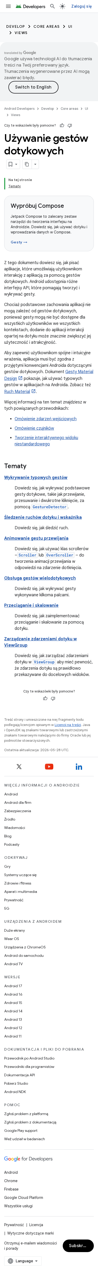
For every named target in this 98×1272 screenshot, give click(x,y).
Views (21, 32)
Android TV (13, 964)
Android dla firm (17, 802)
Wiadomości (14, 827)
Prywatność (14, 900)
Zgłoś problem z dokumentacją (30, 1122)
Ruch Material (17, 391)
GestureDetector (49, 506)
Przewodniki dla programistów (29, 1066)
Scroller (27, 555)
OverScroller (59, 555)
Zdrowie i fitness (17, 883)
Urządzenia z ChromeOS (25, 947)
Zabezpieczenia (17, 811)
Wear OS (11, 938)
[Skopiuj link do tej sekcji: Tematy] (31, 466)
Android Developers (19, 108)
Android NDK (15, 1091)
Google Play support (20, 1130)
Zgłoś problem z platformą (26, 1113)
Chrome (11, 1180)
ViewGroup (44, 661)
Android (11, 794)
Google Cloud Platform (23, 1197)
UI (70, 26)
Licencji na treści (68, 725)
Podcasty (11, 844)
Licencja (36, 1225)
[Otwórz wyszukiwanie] (52, 6)
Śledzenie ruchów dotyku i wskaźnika (43, 517)
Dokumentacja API (19, 1075)
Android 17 (13, 986)
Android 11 (13, 1036)
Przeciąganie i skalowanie (31, 605)
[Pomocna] (62, 125)
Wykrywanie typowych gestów (35, 477)
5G (6, 908)
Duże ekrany (14, 930)
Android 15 (13, 1002)
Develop (15, 26)
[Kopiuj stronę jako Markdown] (27, 164)
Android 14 (13, 1011)
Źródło (9, 819)
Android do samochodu (24, 955)
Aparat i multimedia (20, 891)
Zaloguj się (81, 6)
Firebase (11, 1189)
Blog (7, 836)
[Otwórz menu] (8, 6)
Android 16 (13, 994)
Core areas (46, 26)
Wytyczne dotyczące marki (30, 1233)
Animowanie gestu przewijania (36, 538)
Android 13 (13, 1019)
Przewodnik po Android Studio (29, 1058)
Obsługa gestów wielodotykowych (40, 578)
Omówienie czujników (34, 428)
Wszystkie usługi (18, 1206)
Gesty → (19, 242)
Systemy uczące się (20, 874)
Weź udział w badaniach (24, 1139)
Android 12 (13, 1027)
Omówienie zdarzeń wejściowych (46, 419)
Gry (7, 866)
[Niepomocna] (70, 125)
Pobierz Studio (16, 1083)
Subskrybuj (80, 1245)
